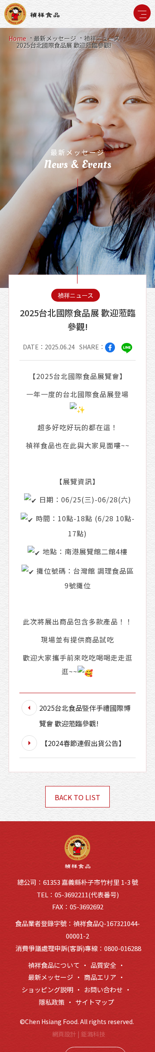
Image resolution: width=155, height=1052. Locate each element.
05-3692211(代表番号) (87, 894)
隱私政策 (52, 1001)
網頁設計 (64, 1034)
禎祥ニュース (102, 38)
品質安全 (103, 964)
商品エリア (100, 977)
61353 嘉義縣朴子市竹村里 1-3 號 (90, 882)
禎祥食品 (31, 13)
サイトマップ (94, 1001)
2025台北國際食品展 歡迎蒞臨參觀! (64, 45)
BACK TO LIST (77, 797)
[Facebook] (110, 347)
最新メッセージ (55, 38)
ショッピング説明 (47, 989)
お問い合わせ (103, 989)
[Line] (126, 348)
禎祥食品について (54, 964)
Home (17, 38)
